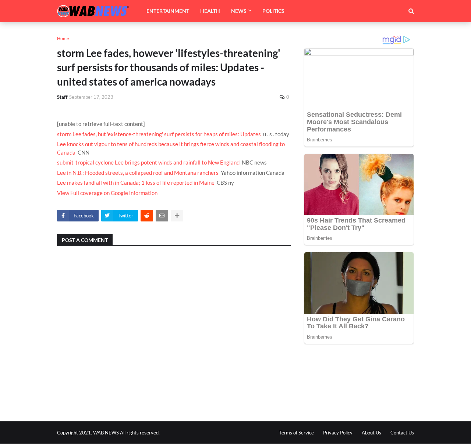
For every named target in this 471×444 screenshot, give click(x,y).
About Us (371, 433)
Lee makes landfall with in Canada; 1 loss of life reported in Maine (136, 182)
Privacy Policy (338, 433)
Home (63, 38)
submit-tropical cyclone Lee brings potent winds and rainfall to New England (148, 162)
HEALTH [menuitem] (210, 11)
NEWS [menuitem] (239, 11)
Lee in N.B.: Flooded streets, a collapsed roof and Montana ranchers (138, 172)
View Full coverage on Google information (107, 192)
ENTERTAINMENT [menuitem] (167, 11)
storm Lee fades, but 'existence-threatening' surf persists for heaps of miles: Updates (159, 134)
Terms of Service (296, 433)
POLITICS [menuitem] (273, 11)
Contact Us (402, 433)
